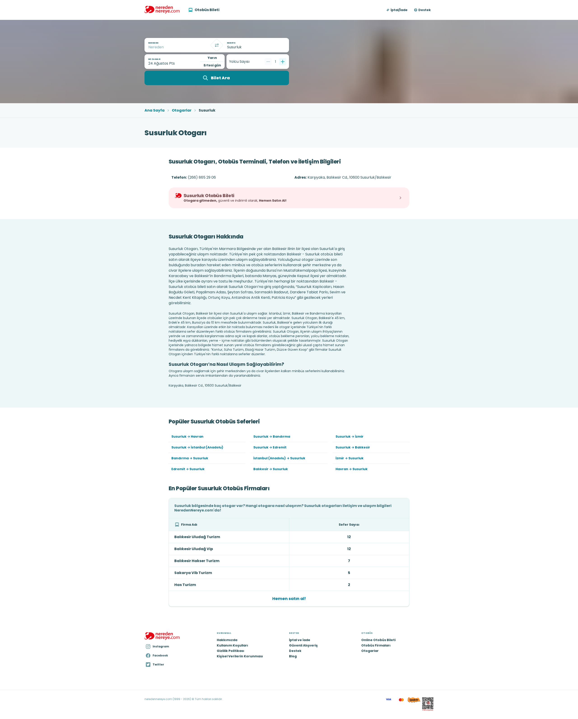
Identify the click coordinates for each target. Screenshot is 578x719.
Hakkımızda (227, 640)
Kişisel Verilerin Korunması (240, 656)
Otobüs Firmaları (376, 645)
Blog (293, 656)
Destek (424, 10)
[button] (397, 10)
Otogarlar (181, 110)
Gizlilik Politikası (230, 651)
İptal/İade (399, 10)
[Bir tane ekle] (282, 61)
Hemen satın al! (289, 598)
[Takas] (216, 45)
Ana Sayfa (154, 110)
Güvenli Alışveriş (303, 645)
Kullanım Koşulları (232, 645)
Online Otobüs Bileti (378, 640)
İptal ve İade (299, 640)
